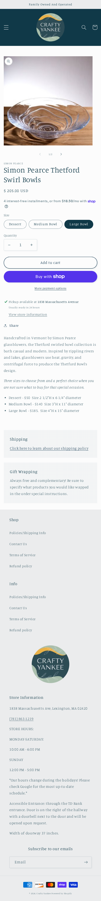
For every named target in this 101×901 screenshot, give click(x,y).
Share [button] (14, 325)
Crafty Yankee (43, 893)
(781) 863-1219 (21, 718)
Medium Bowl (45, 224)
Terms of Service (22, 555)
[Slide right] (61, 154)
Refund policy (20, 566)
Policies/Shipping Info (27, 533)
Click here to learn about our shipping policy (49, 448)
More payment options (50, 288)
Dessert (15, 224)
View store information (28, 314)
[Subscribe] (86, 862)
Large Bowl (79, 224)
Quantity (10, 235)
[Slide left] (40, 154)
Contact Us (18, 544)
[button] (6, 27)
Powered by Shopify (61, 893)
